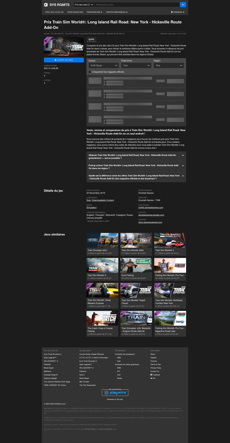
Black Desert (49, 368)
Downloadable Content (103, 200)
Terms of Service (105, 429)
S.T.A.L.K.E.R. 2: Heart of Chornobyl (93, 357)
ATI (118, 371)
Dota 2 (82, 374)
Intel (118, 361)
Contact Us (155, 371)
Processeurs (94, 12)
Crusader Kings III (51, 374)
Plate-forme (126, 60)
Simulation (92, 207)
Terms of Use (156, 364)
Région (157, 60)
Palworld (47, 364)
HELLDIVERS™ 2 (51, 361)
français (178, 12)
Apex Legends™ (50, 357)
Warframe (47, 371)
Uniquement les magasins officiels (108, 71)
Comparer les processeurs (125, 354)
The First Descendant (87, 385)
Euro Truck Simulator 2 (52, 354)
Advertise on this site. (115, 399)
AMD (119, 357)
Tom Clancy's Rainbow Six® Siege (57, 381)
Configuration (75, 12)
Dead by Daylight (50, 378)
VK (153, 378)
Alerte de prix (65, 60)
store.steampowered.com (150, 222)
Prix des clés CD (54, 12)
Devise (92, 60)
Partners (154, 361)
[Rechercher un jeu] (183, 4)
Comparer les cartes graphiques (127, 364)
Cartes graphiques (116, 12)
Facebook (156, 374)
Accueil (56, 5)
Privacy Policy (156, 368)
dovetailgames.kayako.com (151, 214)
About (153, 354)
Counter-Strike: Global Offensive (91, 354)
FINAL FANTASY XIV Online (55, 385)
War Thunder (84, 381)
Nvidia (119, 378)
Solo (89, 200)
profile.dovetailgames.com (150, 207)
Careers (153, 357)
